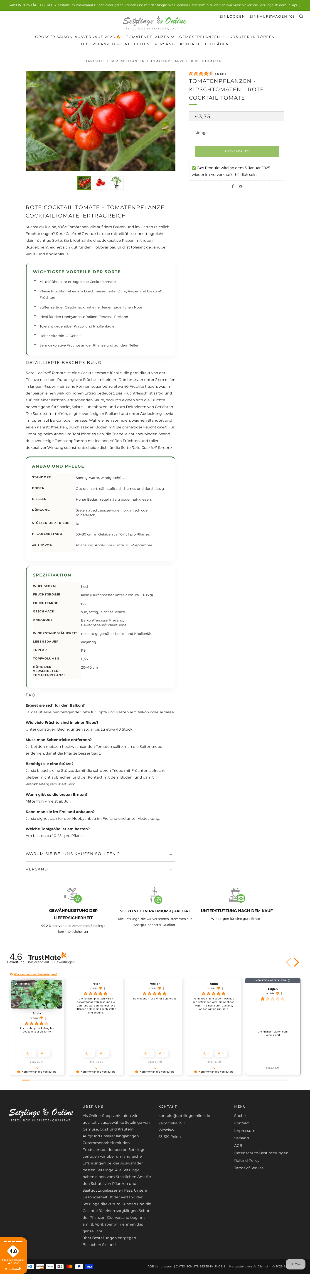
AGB (238, 1145)
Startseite (94, 61)
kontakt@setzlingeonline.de (184, 1116)
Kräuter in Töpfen (252, 37)
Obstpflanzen (98, 44)
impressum (164, 1266)
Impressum (244, 1130)
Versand (165, 44)
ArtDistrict (260, 1266)
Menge (201, 133)
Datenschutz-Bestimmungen (261, 1153)
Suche (240, 1116)
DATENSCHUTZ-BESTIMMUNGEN (200, 1266)
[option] (100, 121)
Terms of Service (249, 1168)
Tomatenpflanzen (148, 37)
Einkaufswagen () (272, 16)
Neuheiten (137, 44)
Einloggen (232, 16)
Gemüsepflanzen (199, 37)
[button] (84, 183)
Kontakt (190, 44)
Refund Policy (246, 1160)
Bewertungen (62, 962)
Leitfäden (217, 44)
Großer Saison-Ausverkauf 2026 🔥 (78, 37)
